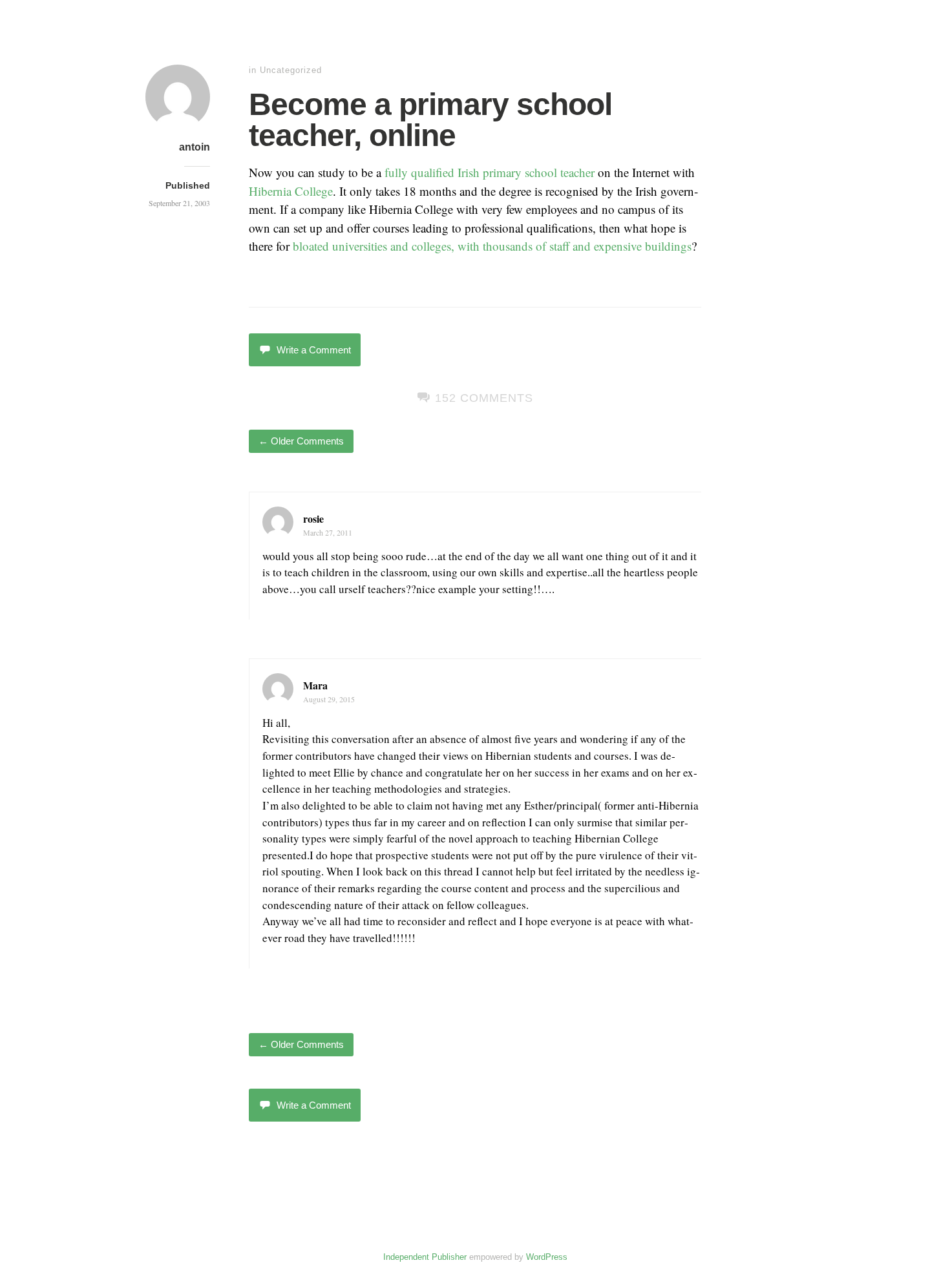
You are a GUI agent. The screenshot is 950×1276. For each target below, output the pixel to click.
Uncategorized (291, 70)
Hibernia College (291, 191)
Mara (315, 685)
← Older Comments (301, 440)
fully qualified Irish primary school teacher (490, 172)
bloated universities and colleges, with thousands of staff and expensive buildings (492, 246)
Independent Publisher (425, 1257)
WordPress (546, 1257)
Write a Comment (314, 349)
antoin (194, 146)
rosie (313, 518)
